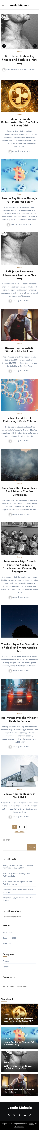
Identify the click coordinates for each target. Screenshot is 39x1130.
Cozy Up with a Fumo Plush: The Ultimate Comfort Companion (19, 491)
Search (7, 840)
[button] (35, 46)
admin (8, 66)
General (19, 51)
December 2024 (9, 938)
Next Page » (19, 832)
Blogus (31, 1124)
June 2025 (7, 932)
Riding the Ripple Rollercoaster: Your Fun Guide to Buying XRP (19, 122)
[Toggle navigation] (3, 4)
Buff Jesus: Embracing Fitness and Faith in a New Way (19, 275)
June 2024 (7, 944)
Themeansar (19, 1127)
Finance (19, 114)
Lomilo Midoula (18, 5)
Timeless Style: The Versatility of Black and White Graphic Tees (19, 648)
